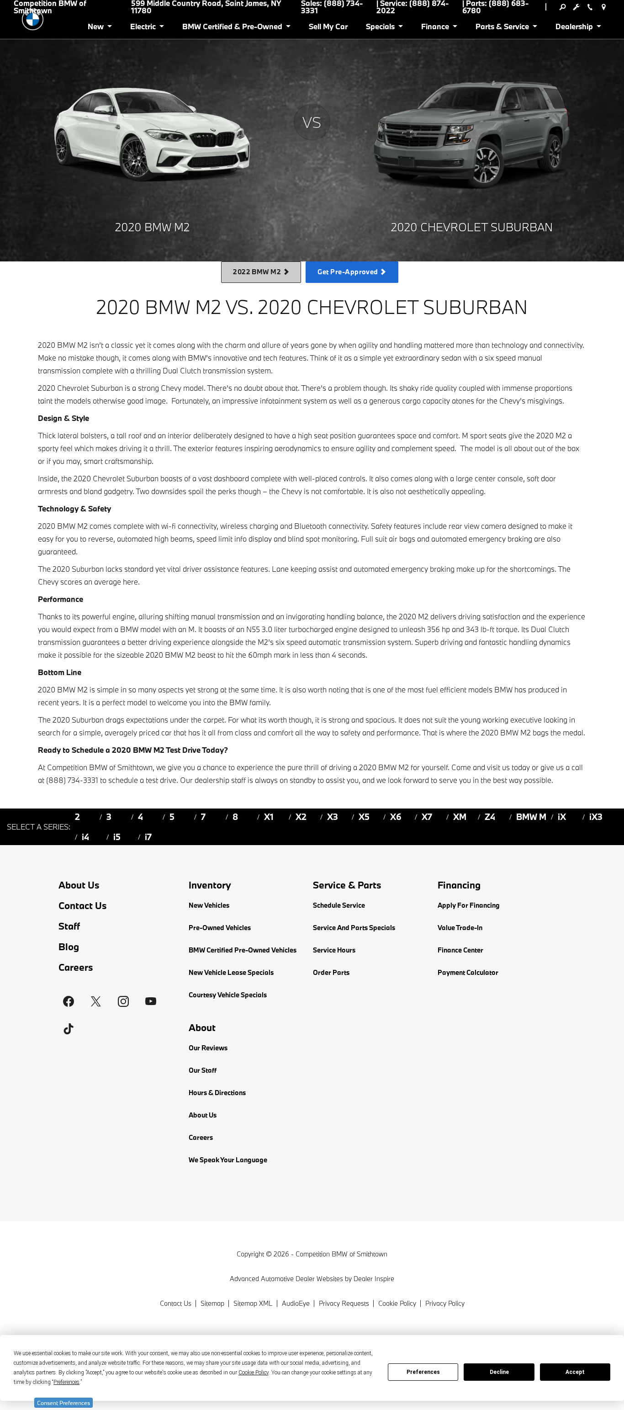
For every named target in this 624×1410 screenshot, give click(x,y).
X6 (396, 816)
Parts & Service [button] (502, 28)
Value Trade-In (460, 927)
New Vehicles (209, 905)
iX (562, 816)
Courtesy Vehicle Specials (228, 994)
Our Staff (203, 1070)
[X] (96, 1001)
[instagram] (123, 1001)
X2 (301, 816)
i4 (85, 836)
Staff (69, 926)
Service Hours (334, 950)
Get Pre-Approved (348, 271)
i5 (117, 836)
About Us (79, 885)
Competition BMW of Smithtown (341, 1254)
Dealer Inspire (374, 1278)
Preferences (423, 1372)
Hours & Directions (217, 1092)
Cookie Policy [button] (253, 1372)
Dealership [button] (574, 28)
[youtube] (151, 1001)
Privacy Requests (344, 1303)
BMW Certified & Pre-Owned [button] (232, 28)
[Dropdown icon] (562, 7)
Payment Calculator (468, 972)
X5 (364, 816)
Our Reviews (208, 1047)
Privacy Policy (445, 1303)
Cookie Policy (397, 1303)
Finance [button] (435, 28)
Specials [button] (380, 28)
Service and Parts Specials (354, 927)
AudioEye (296, 1303)
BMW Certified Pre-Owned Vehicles (242, 950)
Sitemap (212, 1303)
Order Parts (331, 972)
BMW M (531, 816)
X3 (332, 816)
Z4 (490, 816)
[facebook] (68, 1001)
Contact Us (82, 905)
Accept (575, 1372)
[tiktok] (68, 1029)
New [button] (97, 28)
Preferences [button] (66, 1382)
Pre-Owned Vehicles (220, 927)
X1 (269, 816)
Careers (75, 967)
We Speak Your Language (228, 1159)
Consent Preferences (63, 1402)
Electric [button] (143, 28)
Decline (499, 1372)
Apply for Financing (469, 905)
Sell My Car (328, 26)
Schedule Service (339, 905)
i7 (148, 836)
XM (459, 816)
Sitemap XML (253, 1303)
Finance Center (460, 950)
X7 (427, 816)
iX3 (596, 816)
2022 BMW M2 (258, 271)
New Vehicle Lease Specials (231, 972)
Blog (68, 946)
